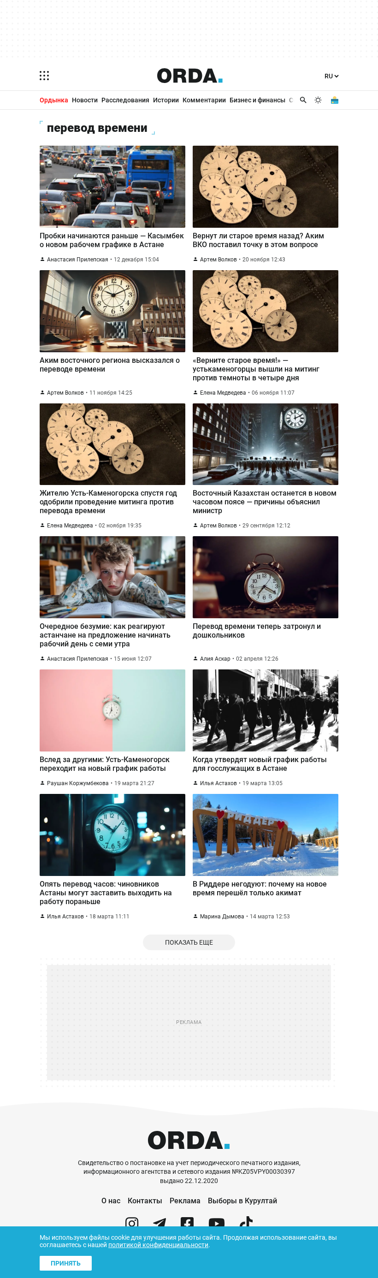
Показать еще (189, 942)
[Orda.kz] (189, 1154)
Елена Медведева (223, 393)
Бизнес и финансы (257, 100)
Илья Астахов (218, 783)
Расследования (125, 100)
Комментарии (204, 100)
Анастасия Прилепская (77, 259)
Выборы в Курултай (242, 1200)
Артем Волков (218, 259)
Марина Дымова (222, 916)
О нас (110, 1200)
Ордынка (54, 100)
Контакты (145, 1200)
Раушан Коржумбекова (78, 783)
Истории (166, 100)
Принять (66, 1263)
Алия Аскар (215, 659)
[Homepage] (190, 75)
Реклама (185, 1200)
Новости (85, 100)
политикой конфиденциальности (158, 1244)
